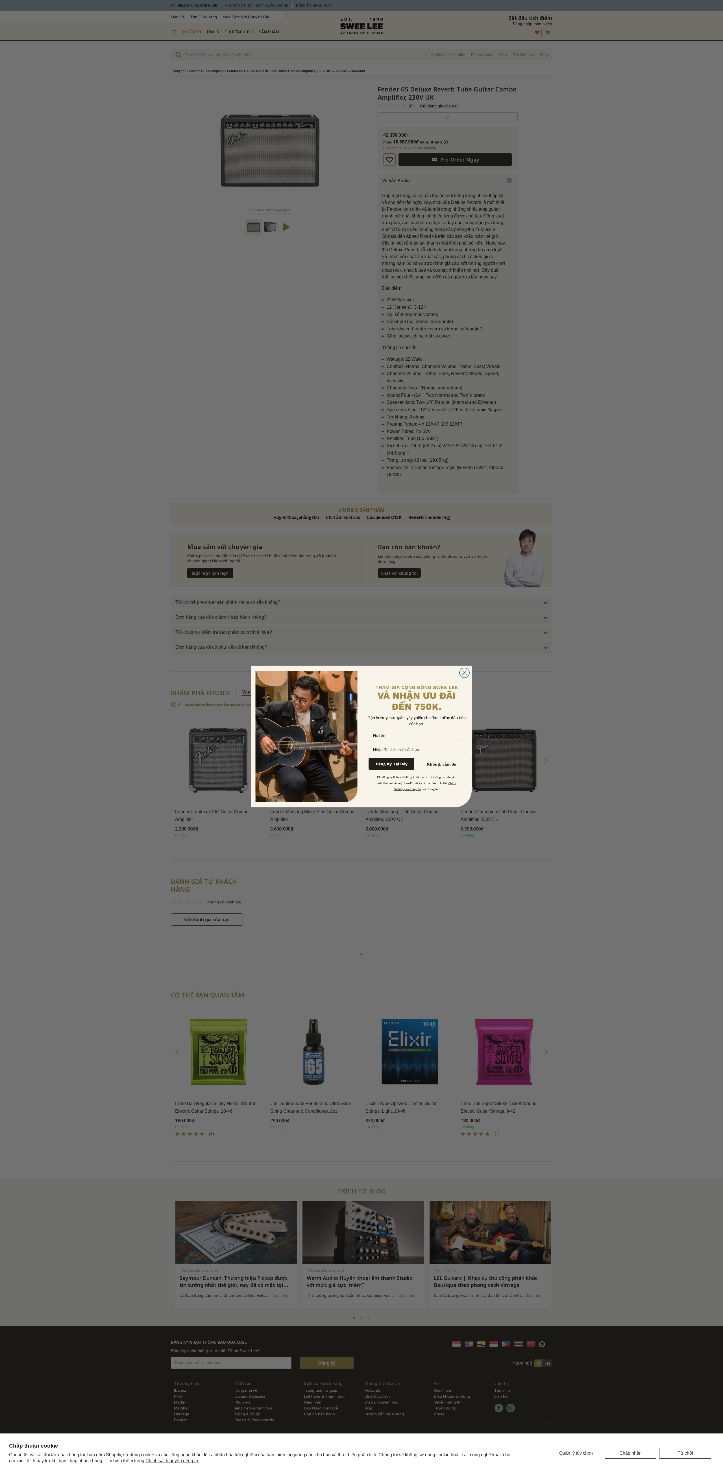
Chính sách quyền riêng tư (172, 1460)
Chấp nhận (630, 1453)
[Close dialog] (464, 673)
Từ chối (685, 1453)
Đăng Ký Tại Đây (392, 764)
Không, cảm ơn (441, 764)
